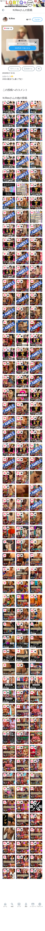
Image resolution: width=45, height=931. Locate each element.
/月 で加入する (22, 48)
